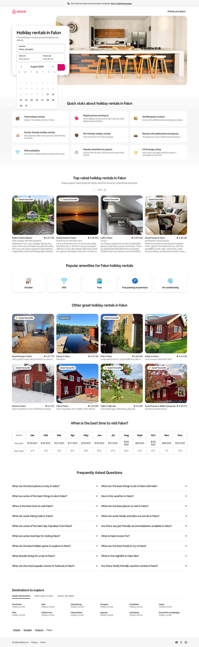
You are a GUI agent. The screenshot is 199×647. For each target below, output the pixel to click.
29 (53, 100)
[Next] (104, 190)
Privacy (34, 642)
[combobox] (41, 49)
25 (31, 100)
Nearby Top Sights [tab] (66, 596)
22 (53, 94)
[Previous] (94, 190)
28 (48, 100)
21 (48, 94)
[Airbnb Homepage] (19, 11)
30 (21, 105)
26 (37, 100)
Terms (43, 642)
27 (42, 100)
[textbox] (29, 59)
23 (21, 100)
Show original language (121, 3)
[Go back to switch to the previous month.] (21, 67)
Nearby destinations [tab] (21, 596)
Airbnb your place (176, 11)
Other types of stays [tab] (44, 596)
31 (26, 105)
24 (26, 100)
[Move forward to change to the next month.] (53, 67)
